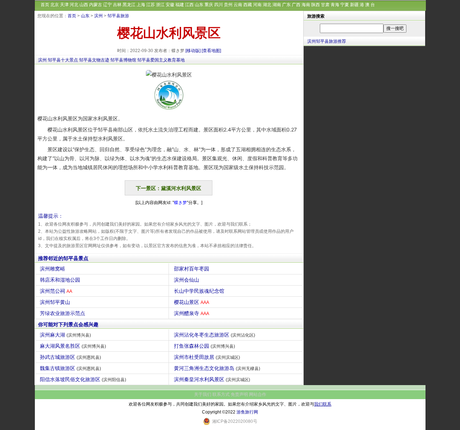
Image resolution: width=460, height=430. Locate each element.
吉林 (117, 4)
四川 (218, 4)
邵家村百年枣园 (191, 269)
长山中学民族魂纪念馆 (199, 291)
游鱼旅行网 (247, 412)
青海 (335, 4)
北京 (54, 4)
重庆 (208, 4)
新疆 (354, 4)
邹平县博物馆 (123, 60)
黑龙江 (129, 4)
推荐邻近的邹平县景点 (63, 258)
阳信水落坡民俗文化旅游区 (83, 379)
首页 (45, 4)
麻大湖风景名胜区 (73, 346)
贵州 (228, 4)
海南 (306, 4)
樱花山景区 (191, 302)
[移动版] (193, 50)
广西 (296, 4)
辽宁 (107, 4)
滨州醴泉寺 (191, 313)
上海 (141, 4)
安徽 (170, 4)
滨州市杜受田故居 (207, 357)
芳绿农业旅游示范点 (62, 313)
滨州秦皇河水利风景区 (212, 379)
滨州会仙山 (186, 280)
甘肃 (325, 4)
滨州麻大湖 (65, 335)
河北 (74, 4)
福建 (179, 4)
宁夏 (344, 4)
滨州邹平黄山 (55, 302)
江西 (189, 4)
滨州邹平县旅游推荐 (326, 41)
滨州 (98, 15)
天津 (64, 4)
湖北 (267, 4)
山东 (199, 4)
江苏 (150, 4)
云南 (238, 4)
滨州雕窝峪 (52, 269)
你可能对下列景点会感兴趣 (68, 324)
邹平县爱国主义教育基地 (161, 60)
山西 (83, 4)
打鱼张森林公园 (204, 346)
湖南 (276, 4)
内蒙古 (95, 4)
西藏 (247, 4)
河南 (257, 4)
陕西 (315, 4)
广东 (286, 4)
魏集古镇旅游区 (70, 368)
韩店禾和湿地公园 (60, 280)
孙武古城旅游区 (70, 357)
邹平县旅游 (118, 15)
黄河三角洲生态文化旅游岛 (217, 368)
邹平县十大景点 (63, 60)
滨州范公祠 (56, 291)
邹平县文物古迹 (94, 60)
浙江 (160, 4)
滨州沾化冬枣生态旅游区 (214, 335)
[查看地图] (211, 50)
